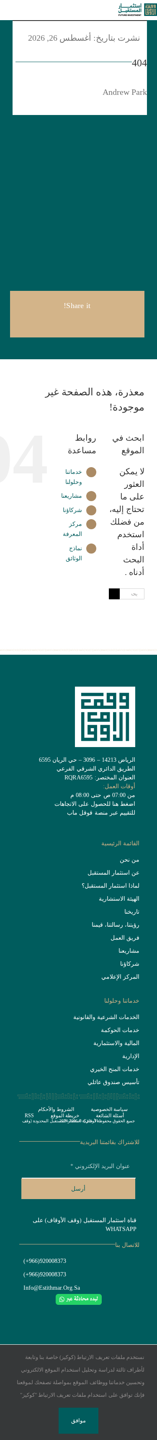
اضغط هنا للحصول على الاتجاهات (94, 804)
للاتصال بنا (127, 1245)
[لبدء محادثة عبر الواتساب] (79, 1298)
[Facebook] (104, 322)
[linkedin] (58, 1312)
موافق (78, 1420)
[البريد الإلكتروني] (50, 322)
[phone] (44, 1312)
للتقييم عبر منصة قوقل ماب (101, 813)
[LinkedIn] (77, 322)
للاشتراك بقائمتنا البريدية (109, 1142)
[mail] (112, 1312)
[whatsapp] (85, 1312)
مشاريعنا (71, 496)
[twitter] (98, 1312)
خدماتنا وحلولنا (121, 1001)
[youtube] (71, 1312)
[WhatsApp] (63, 322)
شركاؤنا (72, 510)
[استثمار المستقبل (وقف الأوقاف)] (137, 7)
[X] (90, 322)
